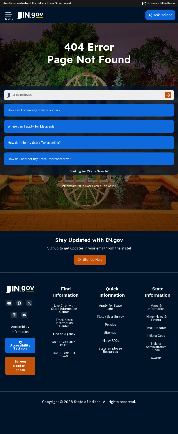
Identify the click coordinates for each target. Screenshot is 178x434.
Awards (156, 358)
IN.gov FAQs (110, 340)
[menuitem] (30, 15)
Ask (163, 15)
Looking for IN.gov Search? (89, 171)
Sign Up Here (92, 259)
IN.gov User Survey (110, 316)
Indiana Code (156, 335)
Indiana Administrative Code (156, 347)
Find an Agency (64, 334)
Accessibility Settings (20, 346)
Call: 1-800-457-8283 (64, 343)
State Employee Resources (110, 350)
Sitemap (110, 332)
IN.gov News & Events (155, 318)
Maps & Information (156, 307)
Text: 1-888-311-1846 (64, 354)
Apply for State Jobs (110, 307)
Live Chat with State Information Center (64, 309)
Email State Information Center (64, 323)
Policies (110, 324)
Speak (20, 370)
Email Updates (155, 328)
